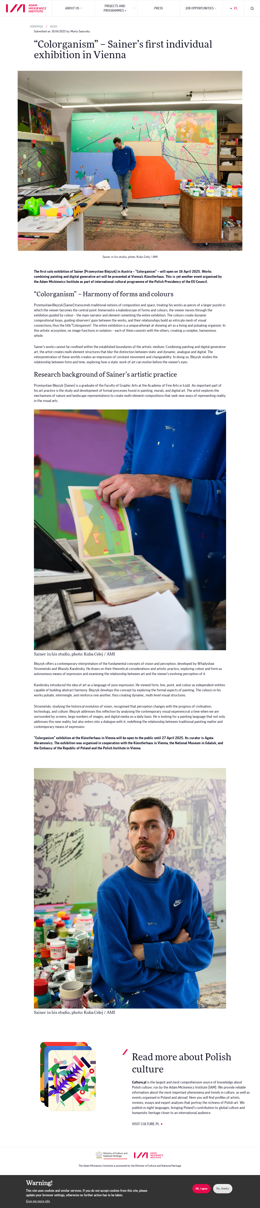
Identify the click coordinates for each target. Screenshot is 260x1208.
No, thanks (222, 1188)
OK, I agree (201, 1188)
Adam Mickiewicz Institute (149, 1155)
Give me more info (38, 1201)
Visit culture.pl (145, 1124)
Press (158, 8)
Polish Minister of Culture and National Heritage (111, 1155)
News (53, 26)
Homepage (36, 26)
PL (236, 8)
